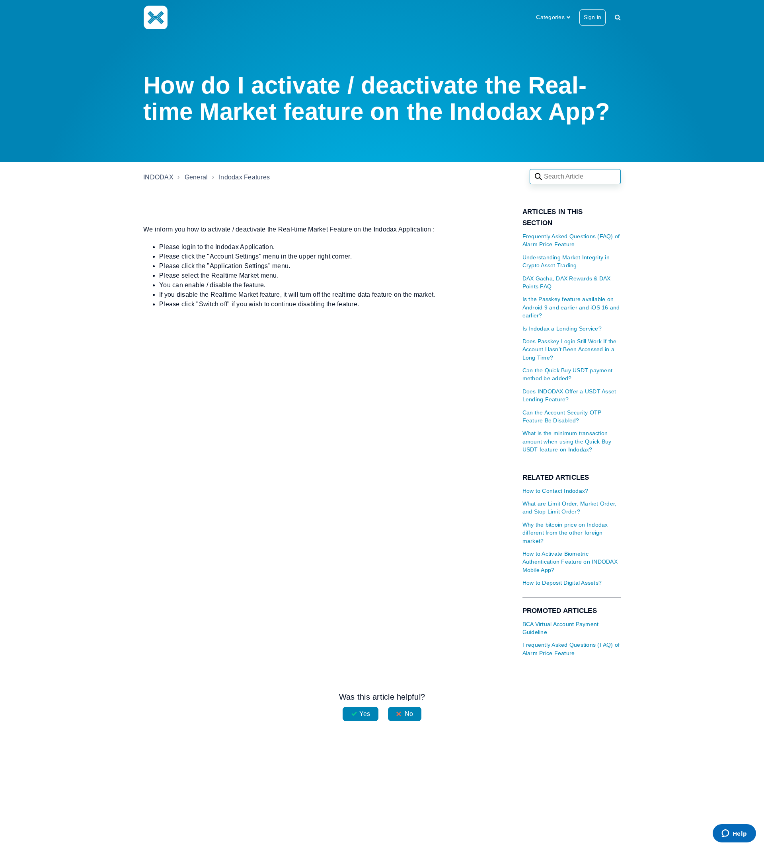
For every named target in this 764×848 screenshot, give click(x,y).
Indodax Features (244, 177)
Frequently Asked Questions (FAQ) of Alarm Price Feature (571, 240)
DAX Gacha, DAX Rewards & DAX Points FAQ (566, 283)
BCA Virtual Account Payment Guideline (560, 628)
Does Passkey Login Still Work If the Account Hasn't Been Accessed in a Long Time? (569, 349)
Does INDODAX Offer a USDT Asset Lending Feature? (569, 396)
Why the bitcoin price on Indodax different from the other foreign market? (565, 533)
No (409, 713)
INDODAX (158, 177)
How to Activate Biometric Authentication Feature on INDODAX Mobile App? (570, 562)
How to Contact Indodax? (555, 491)
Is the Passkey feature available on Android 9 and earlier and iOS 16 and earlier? (571, 307)
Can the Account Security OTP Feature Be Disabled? (562, 417)
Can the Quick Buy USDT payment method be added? (567, 374)
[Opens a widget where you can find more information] (734, 834)
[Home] (155, 17)
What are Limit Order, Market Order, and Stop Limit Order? (569, 508)
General (196, 177)
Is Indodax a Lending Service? (562, 329)
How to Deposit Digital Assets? (562, 583)
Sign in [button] (592, 17)
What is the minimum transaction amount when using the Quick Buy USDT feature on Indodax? (567, 441)
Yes (364, 713)
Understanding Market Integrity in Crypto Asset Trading (566, 261)
